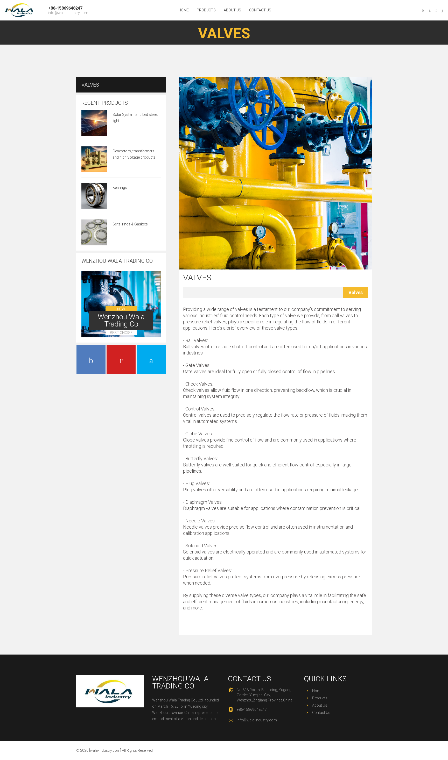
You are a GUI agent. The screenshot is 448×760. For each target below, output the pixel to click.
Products (206, 10)
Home (183, 10)
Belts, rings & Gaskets (130, 224)
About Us (232, 10)
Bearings (120, 188)
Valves (197, 277)
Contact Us (260, 10)
